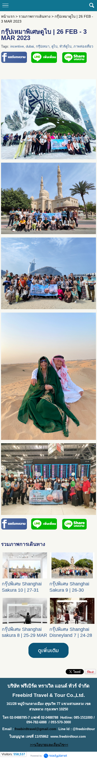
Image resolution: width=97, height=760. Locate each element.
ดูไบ (54, 46)
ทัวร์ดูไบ (65, 46)
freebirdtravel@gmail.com (35, 729)
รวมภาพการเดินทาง (34, 16)
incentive (17, 46)
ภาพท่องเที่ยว (83, 46)
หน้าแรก (7, 16)
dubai (30, 46)
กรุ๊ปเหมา (42, 46)
